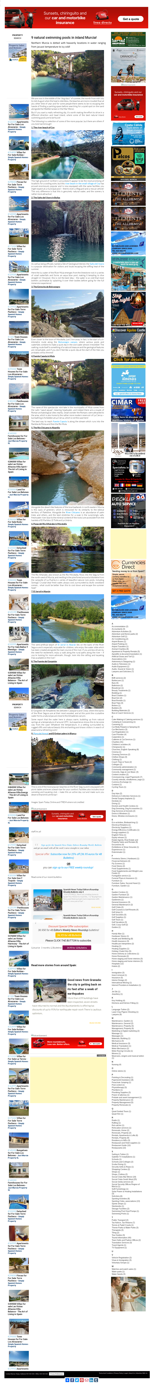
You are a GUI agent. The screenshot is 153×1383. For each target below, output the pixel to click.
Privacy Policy (118, 1373)
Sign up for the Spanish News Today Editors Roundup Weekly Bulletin (71, 844)
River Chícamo (73, 512)
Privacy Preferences (56, 1374)
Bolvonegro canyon (67, 342)
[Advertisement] (68, 1080)
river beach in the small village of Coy (82, 183)
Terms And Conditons (106, 1373)
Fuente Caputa (60, 421)
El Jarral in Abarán (67, 644)
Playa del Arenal (40, 733)
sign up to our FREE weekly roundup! (72, 867)
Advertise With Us (141, 1373)
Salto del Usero (97, 263)
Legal (126, 1373)
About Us (132, 1373)
